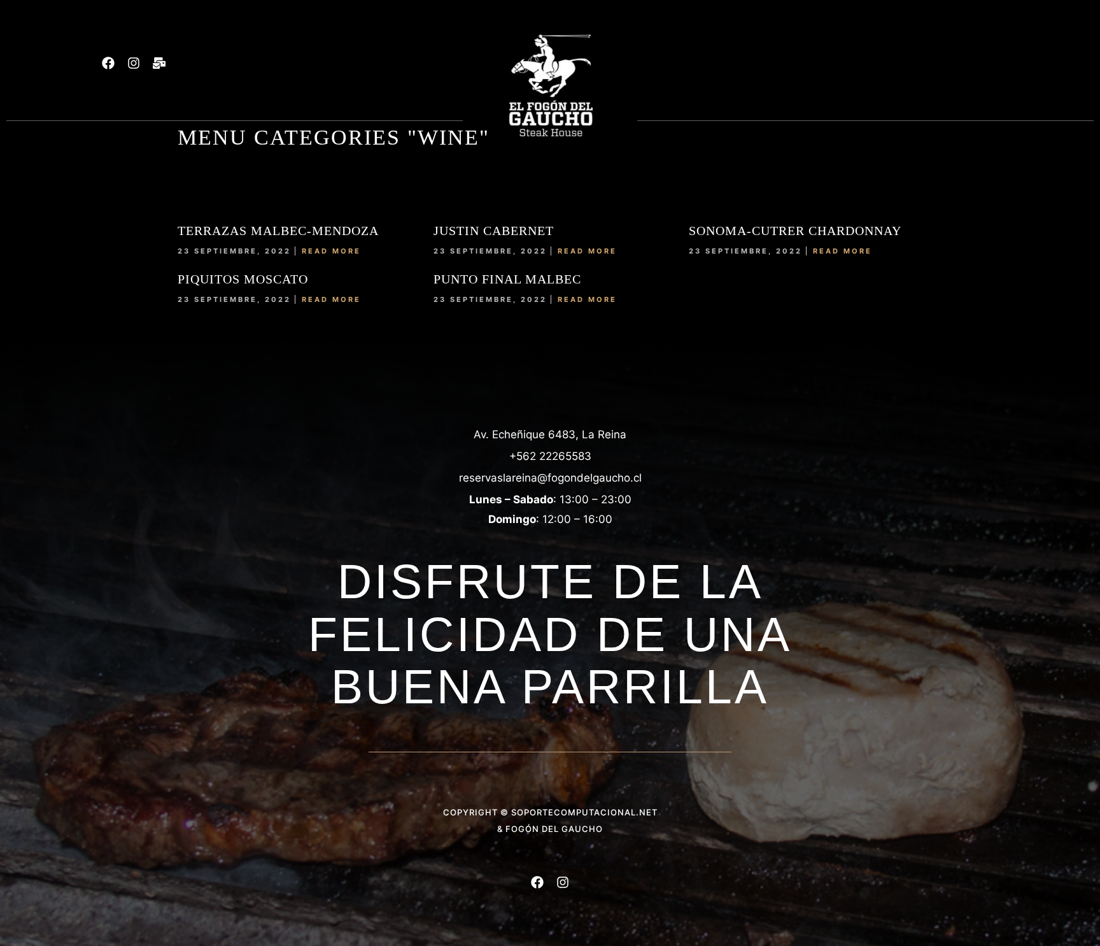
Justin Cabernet (494, 231)
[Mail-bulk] (159, 63)
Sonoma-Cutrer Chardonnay (795, 231)
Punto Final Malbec (507, 279)
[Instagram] (133, 63)
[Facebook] (108, 63)
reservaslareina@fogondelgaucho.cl (550, 477)
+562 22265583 (550, 456)
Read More (331, 251)
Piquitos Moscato (243, 279)
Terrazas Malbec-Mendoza (278, 231)
